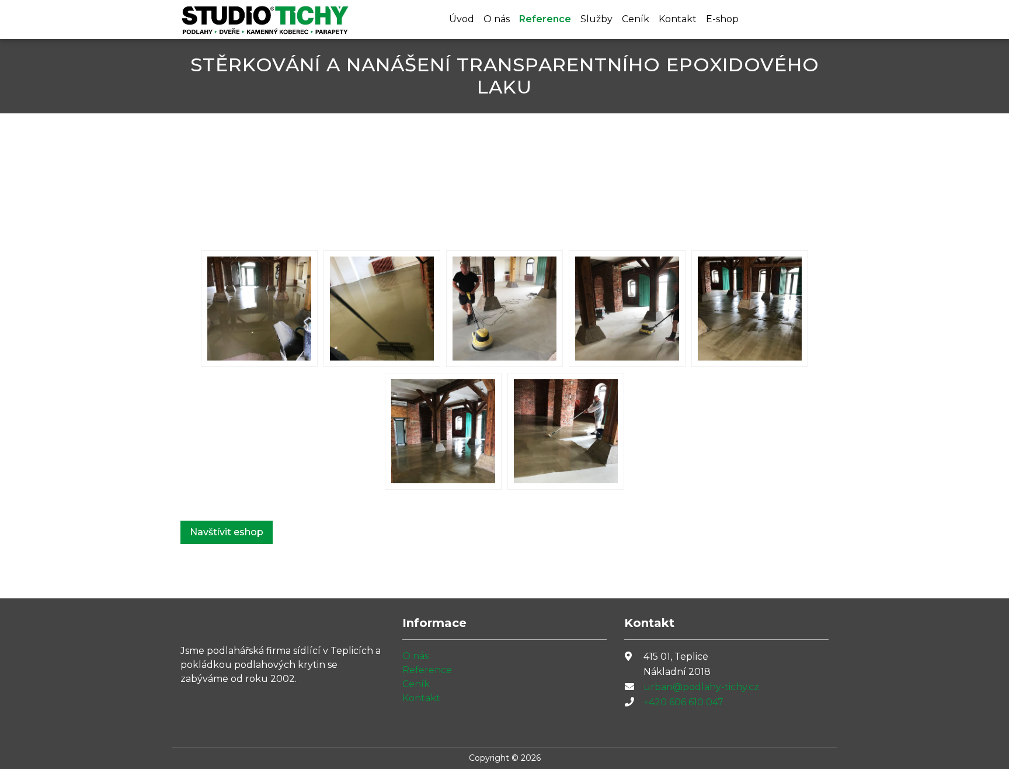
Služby (596, 19)
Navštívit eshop (226, 532)
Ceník (635, 19)
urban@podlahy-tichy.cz (701, 686)
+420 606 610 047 (683, 702)
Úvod (461, 19)
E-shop (722, 19)
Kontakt (678, 19)
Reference (545, 19)
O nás (496, 19)
